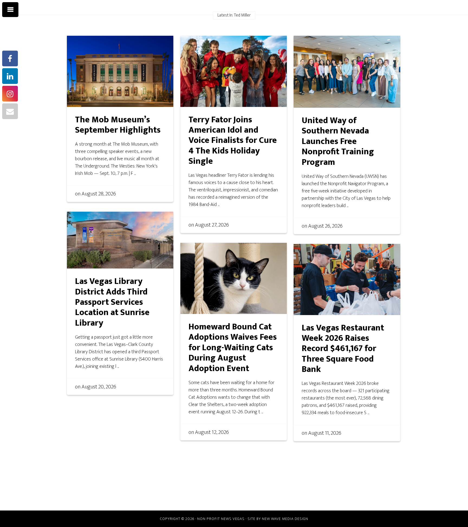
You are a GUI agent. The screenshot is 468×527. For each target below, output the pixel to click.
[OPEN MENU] (10, 9)
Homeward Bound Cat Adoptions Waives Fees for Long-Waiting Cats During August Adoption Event (232, 348)
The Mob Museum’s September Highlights (118, 125)
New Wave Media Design (285, 519)
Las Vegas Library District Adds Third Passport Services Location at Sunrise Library (112, 302)
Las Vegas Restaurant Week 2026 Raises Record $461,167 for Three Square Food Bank (343, 349)
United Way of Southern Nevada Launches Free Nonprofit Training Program (338, 141)
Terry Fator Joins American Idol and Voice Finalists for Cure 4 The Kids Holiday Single (232, 141)
